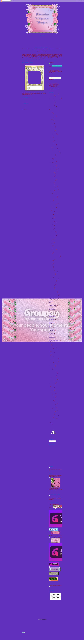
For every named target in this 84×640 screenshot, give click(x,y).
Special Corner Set (52, 365)
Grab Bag (50, 260)
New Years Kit (51, 333)
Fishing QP (51, 239)
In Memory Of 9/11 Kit (52, 305)
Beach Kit (50, 136)
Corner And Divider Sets (53, 196)
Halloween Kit (51, 285)
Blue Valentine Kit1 (52, 144)
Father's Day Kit (51, 236)
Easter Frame (51, 215)
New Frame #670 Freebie (27, 62)
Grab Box (50, 264)
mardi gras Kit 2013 (52, 316)
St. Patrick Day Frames (53, 372)
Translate (56, 79)
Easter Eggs (51, 214)
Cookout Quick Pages (52, 194)
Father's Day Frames (52, 235)
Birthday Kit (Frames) (52, 138)
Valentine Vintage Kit (52, 407)
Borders (50, 150)
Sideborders (51, 362)
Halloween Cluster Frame (53, 278)
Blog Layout (51, 141)
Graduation (51, 268)
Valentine (50, 394)
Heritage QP (51, 301)
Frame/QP (50, 246)
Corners (50, 201)
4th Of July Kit (51, 101)
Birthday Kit (51, 137)
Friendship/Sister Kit (52, 249)
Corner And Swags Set (52, 197)
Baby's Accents (51, 123)
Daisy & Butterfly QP (52, 207)
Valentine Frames (52, 398)
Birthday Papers (51, 140)
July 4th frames (51, 308)
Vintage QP (51, 417)
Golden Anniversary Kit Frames (54, 256)
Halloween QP (51, 288)
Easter (50, 210)
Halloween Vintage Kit (53, 292)
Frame (50, 243)
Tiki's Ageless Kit (52, 389)
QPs (49, 355)
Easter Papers (51, 221)
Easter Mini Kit (51, 219)
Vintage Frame (51, 414)
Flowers (50, 240)
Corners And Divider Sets (53, 203)
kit (49, 310)
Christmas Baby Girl (52, 166)
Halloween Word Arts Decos (53, 296)
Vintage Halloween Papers (53, 415)
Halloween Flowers (52, 281)
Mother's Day (51, 329)
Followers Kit (51, 242)
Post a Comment (24, 105)
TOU (49, 391)
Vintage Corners (51, 411)
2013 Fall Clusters (52, 96)
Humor (50, 302)
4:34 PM (33, 97)
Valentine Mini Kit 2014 (53, 403)
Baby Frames (51, 120)
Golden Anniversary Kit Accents (54, 254)
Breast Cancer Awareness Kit (54, 151)
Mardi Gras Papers (52, 317)
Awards (50, 119)
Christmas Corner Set (52, 169)
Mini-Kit (50, 324)
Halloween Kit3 (51, 287)
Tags (49, 377)
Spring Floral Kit (52, 366)
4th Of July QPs (51, 105)
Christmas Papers (52, 180)
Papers (50, 345)
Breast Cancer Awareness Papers (54, 152)
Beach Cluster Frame (52, 133)
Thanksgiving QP (52, 384)
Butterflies (50, 158)
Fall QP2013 (51, 229)
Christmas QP (51, 182)
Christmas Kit (51, 176)
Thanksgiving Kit (52, 383)
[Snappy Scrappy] (54, 565)
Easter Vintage (51, 225)
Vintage (50, 408)
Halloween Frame (52, 282)
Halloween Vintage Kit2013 (53, 294)
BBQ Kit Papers (51, 129)
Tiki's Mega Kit (51, 390)
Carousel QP (51, 159)
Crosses (50, 206)
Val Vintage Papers (52, 393)
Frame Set (50, 245)
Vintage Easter (51, 412)
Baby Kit (50, 122)
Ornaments (50, 338)
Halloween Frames (52, 284)
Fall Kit (50, 227)
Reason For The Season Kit (53, 358)
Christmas (50, 162)
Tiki (49, 386)
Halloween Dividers (52, 280)
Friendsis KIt (51, 250)
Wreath (50, 423)
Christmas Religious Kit (53, 186)
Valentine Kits (51, 401)
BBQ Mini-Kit (51, 131)
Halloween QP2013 (52, 290)
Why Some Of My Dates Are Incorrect (55, 421)
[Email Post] (35, 97)
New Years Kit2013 (52, 334)
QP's (49, 354)
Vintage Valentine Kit (52, 418)
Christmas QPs (51, 184)
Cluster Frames (51, 191)
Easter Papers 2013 (52, 222)
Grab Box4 (51, 266)
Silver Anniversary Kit (52, 363)
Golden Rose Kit (51, 259)
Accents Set (51, 113)
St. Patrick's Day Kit (52, 375)
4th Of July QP (51, 103)
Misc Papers (51, 327)
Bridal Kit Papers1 (52, 155)
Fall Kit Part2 (51, 228)
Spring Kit (50, 368)
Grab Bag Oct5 (51, 262)
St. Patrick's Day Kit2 (52, 376)
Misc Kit (50, 326)
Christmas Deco (51, 172)
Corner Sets (51, 200)
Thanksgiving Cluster (52, 382)
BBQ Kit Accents (51, 126)
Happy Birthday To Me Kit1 (53, 298)
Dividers (50, 208)
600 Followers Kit (52, 108)
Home (34, 107)
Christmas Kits (51, 178)
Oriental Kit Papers (52, 337)
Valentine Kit (51, 400)
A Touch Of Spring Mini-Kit (53, 110)
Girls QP (50, 253)
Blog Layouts (51, 143)
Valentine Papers (51, 405)
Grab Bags (50, 263)
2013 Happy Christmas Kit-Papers (54, 99)
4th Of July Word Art (52, 106)
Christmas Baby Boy (52, 165)
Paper (50, 344)
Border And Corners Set (53, 148)
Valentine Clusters (52, 397)
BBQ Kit (50, 124)
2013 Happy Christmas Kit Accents (55, 98)
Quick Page (51, 356)
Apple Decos (51, 117)
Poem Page (50, 348)
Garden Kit (51, 252)
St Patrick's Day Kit (52, 370)
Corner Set (50, 199)
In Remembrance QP (52, 306)
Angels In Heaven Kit (52, 116)
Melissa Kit (51, 320)
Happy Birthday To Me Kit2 (53, 299)
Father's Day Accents (52, 232)
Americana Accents (52, 115)
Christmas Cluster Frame (53, 168)
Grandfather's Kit (52, 274)
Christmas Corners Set (52, 171)
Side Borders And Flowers (53, 361)
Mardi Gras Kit (51, 315)
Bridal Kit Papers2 (52, 156)
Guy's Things (51, 275)
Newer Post (23, 107)
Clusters (50, 193)
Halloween (50, 277)
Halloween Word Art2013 (53, 295)
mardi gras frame (52, 313)
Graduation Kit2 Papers (53, 271)
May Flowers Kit (51, 319)
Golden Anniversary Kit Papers (54, 257)
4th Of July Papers (52, 102)
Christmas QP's (51, 183)
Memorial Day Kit (52, 322)
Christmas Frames (52, 175)
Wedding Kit (51, 419)
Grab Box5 (51, 267)
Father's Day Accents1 (52, 234)
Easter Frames (51, 217)
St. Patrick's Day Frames (53, 373)
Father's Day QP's (52, 238)
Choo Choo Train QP (52, 161)
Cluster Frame (51, 190)
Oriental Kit (51, 336)
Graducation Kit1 (52, 273)
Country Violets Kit (52, 204)
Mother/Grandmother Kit (53, 331)
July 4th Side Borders (52, 309)
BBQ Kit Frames (51, 127)
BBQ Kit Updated (52, 130)
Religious (50, 359)
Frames (50, 247)
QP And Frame (51, 352)
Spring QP (50, 369)
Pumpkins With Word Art (53, 349)
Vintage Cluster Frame (53, 410)
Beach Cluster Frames (52, 134)
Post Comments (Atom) (30, 109)
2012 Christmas (51, 95)
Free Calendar (55, 462)
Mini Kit (50, 323)
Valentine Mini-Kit (52, 404)
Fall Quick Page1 (52, 231)
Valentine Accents (52, 396)
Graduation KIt (51, 270)
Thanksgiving (51, 380)
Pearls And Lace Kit (52, 347)
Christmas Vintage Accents (53, 189)
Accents (50, 112)
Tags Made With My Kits (53, 379)
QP (49, 351)
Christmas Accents (52, 164)
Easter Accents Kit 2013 (53, 212)
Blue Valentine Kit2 (52, 145)
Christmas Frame (52, 173)
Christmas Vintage (52, 187)
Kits (49, 312)
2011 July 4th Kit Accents (53, 94)
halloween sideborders (52, 291)
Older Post (45, 107)
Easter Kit (50, 218)
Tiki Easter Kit (51, 387)
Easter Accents (51, 211)
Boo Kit (50, 147)
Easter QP (50, 224)
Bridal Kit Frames (52, 154)
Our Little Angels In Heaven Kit (54, 340)
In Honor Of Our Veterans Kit (54, 303)
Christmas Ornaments (52, 179)
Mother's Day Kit (52, 330)
